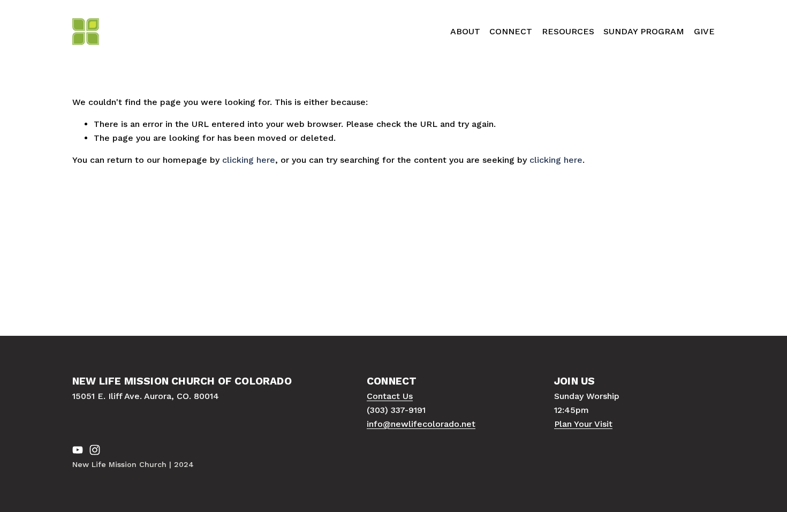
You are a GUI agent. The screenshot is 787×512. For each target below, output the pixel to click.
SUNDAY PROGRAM (643, 31)
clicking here (248, 160)
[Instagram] (94, 450)
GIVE (704, 31)
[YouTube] (77, 450)
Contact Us (390, 396)
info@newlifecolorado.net (421, 424)
